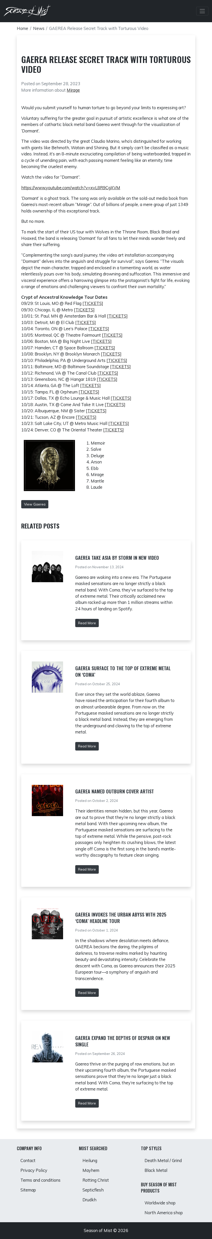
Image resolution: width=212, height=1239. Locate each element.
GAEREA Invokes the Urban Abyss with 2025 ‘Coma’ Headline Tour (120, 917)
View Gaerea (35, 504)
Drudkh (89, 1199)
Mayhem (90, 1170)
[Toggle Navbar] (202, 11)
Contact (27, 1160)
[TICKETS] (92, 303)
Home (22, 28)
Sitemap (28, 1190)
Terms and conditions (40, 1180)
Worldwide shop (160, 1202)
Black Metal (156, 1170)
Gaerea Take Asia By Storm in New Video (117, 557)
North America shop (164, 1212)
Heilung (89, 1160)
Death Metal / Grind (163, 1160)
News (38, 28)
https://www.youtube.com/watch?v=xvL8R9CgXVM (70, 187)
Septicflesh (93, 1190)
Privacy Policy (33, 1170)
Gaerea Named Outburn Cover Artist (114, 791)
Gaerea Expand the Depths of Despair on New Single (122, 1041)
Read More (87, 623)
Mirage (73, 90)
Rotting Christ (95, 1180)
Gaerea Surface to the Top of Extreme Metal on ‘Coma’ (123, 671)
